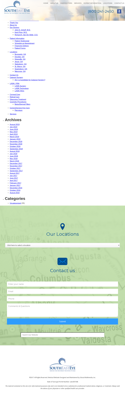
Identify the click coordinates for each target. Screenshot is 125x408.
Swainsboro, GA (21, 69)
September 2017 (16, 171)
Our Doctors (66, 3)
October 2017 (15, 168)
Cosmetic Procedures (18, 102)
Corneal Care (15, 94)
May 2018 (13, 159)
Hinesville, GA (20, 59)
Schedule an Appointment (24, 43)
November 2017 (16, 166)
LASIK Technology (22, 88)
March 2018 (14, 161)
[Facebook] (119, 11)
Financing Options (22, 46)
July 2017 (13, 176)
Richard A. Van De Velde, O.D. (26, 35)
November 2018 (16, 144)
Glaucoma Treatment (18, 99)
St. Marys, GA (20, 66)
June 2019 (14, 129)
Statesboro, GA (20, 64)
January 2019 (15, 139)
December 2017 (16, 163)
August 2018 (15, 151)
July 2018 (13, 154)
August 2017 (15, 173)
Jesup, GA (19, 62)
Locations (107, 3)
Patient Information (92, 3)
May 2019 (13, 132)
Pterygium (18, 110)
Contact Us (119, 3)
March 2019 (14, 137)
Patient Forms (20, 48)
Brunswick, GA (20, 54)
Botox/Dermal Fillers (22, 104)
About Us (54, 3)
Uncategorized (15, 203)
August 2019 (15, 124)
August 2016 (15, 193)
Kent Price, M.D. (21, 32)
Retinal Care (14, 97)
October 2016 (15, 190)
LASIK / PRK (14, 83)
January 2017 (15, 185)
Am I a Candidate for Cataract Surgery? (30, 80)
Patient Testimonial (22, 41)
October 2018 (15, 146)
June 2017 (14, 178)
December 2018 (16, 141)
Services (77, 3)
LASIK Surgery (20, 86)
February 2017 (15, 183)
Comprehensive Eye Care (20, 108)
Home (45, 3)
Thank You (14, 23)
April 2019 (14, 134)
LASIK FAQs (19, 91)
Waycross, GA (20, 71)
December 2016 (16, 188)
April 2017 (14, 180)
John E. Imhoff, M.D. (23, 30)
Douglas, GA (19, 57)
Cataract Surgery (16, 77)
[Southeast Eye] (17, 7)
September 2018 (16, 149)
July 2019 (13, 127)
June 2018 (14, 156)
